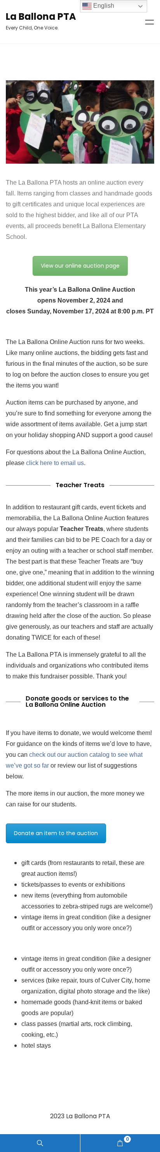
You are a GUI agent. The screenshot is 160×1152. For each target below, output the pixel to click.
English (103, 5)
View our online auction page (80, 266)
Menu (149, 22)
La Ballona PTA (41, 16)
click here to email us (55, 463)
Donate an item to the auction (56, 833)
